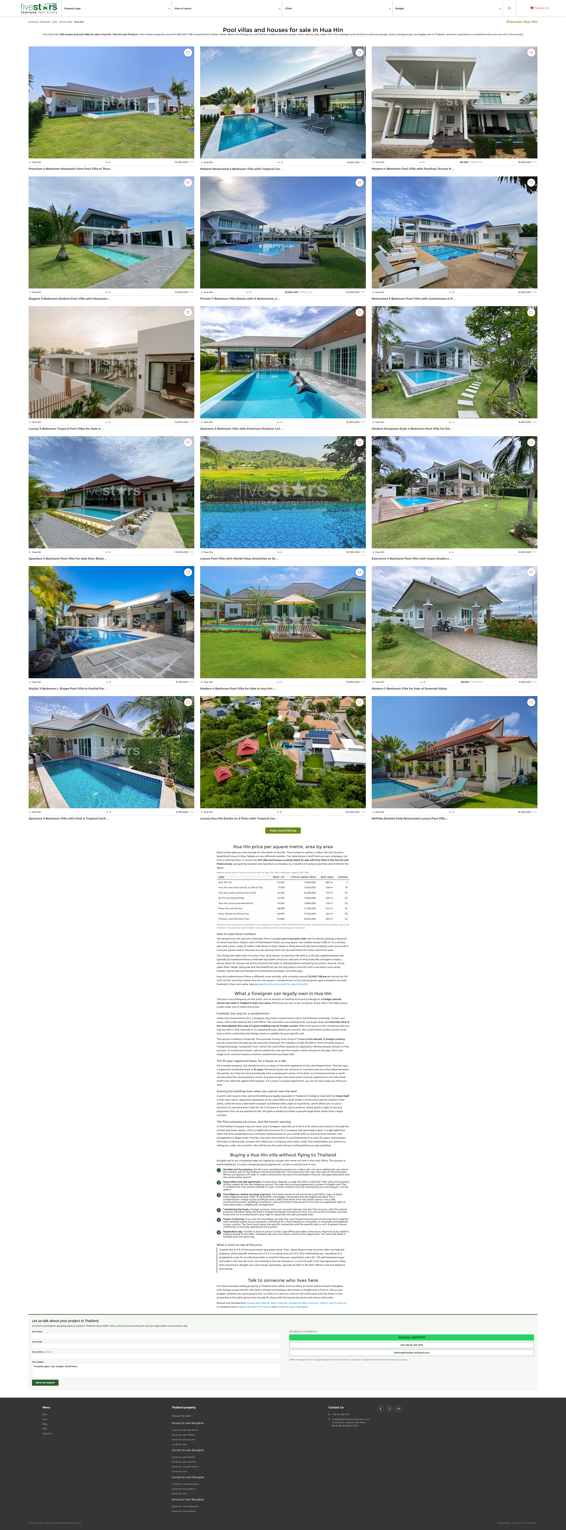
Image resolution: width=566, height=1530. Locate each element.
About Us (47, 1433)
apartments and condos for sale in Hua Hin (283, 984)
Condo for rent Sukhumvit (185, 1484)
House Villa (65, 21)
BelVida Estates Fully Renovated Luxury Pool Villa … (410, 818)
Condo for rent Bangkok (188, 1477)
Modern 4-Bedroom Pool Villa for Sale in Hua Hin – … (238, 688)
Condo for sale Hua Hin (184, 1461)
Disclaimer (531, 1523)
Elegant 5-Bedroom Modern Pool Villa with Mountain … (69, 298)
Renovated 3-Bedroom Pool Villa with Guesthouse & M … (413, 298)
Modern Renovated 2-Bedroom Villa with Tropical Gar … (241, 169)
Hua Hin (79, 21)
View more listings (283, 830)
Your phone (42, 1352)
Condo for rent (179, 1471)
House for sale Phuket (183, 1435)
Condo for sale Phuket (183, 1457)
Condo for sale (179, 1444)
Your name (37, 1331)
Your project (37, 1362)
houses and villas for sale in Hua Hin (267, 1303)
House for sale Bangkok (187, 1423)
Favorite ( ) (542, 8)
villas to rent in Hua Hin (333, 1303)
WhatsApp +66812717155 (411, 1337)
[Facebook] (380, 1408)
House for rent (179, 1493)
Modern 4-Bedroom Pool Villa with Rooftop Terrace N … (413, 168)
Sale (54, 21)
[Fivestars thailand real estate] (39, 8)
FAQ (44, 1428)
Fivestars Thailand (39, 21)
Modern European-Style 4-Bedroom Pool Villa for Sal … (412, 428)
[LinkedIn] (398, 1408)
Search (509, 8)
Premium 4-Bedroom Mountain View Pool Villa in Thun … (71, 168)
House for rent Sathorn (184, 1511)
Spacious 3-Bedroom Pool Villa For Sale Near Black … (67, 558)
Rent (44, 1419)
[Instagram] (389, 1408)
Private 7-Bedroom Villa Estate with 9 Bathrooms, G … (240, 298)
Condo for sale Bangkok (188, 1450)
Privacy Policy (503, 1523)
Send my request (45, 1382)
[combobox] (116, 8)
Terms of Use (518, 1523)
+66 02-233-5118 (340, 1414)
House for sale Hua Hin (183, 1439)
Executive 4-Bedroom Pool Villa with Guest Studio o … (412, 558)
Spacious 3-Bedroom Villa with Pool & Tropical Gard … (68, 818)
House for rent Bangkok (188, 1499)
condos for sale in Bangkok (292, 1306)
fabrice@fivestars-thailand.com (411, 1352)
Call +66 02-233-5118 (411, 1345)
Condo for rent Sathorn (184, 1489)
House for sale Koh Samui (185, 1430)
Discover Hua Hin (522, 22)
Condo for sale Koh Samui (185, 1466)
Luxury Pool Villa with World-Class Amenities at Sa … (239, 558)
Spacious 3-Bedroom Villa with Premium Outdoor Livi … (241, 428)
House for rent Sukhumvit (185, 1506)
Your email (37, 1342)
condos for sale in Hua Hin (304, 1303)
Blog (44, 1424)
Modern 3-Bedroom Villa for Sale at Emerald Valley (409, 688)
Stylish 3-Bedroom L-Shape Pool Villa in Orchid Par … (68, 688)
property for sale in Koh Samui (254, 1306)
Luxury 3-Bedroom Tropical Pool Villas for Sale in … (66, 428)
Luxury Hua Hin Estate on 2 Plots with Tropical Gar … (239, 818)
